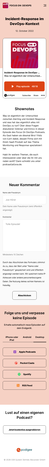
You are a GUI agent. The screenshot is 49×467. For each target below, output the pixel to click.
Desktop (39, 337)
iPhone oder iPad (12, 338)
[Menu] (45, 5)
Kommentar (7, 217)
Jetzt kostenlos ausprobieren (24, 429)
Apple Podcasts (27, 351)
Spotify (27, 374)
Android (27, 337)
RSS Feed (27, 385)
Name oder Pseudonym (11, 193)
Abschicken (24, 295)
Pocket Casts (27, 363)
